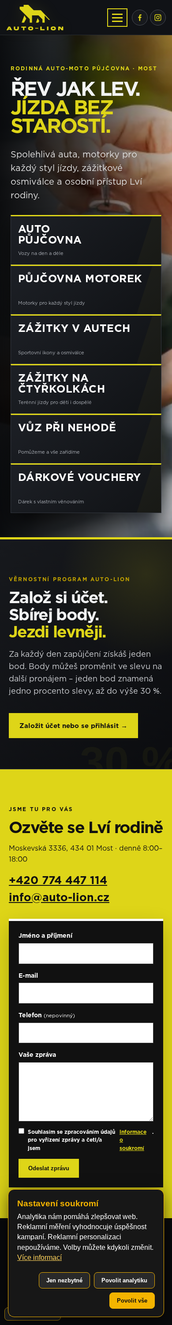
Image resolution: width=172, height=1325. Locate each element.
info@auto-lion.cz (59, 897)
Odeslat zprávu (48, 1168)
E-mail (28, 975)
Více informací (39, 1257)
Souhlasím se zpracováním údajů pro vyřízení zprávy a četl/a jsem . (90, 1140)
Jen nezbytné (64, 1280)
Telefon (47, 1015)
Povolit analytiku (124, 1280)
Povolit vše (132, 1300)
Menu (117, 17)
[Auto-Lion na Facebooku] (140, 17)
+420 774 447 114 (58, 880)
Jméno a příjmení (45, 935)
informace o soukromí (133, 1140)
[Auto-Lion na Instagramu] (158, 17)
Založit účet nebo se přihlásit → (73, 725)
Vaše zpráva (37, 1054)
